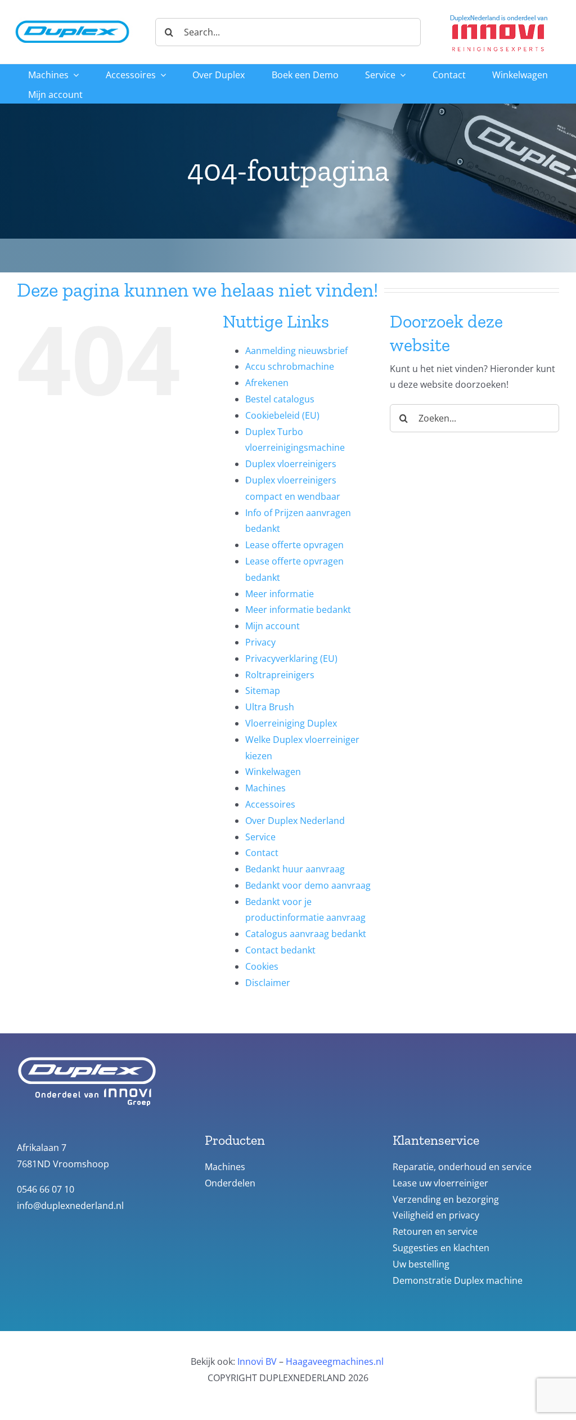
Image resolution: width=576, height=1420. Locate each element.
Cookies (261, 966)
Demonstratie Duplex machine (458, 1280)
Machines (265, 788)
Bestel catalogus (279, 399)
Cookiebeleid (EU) (282, 415)
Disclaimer (267, 982)
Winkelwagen (273, 771)
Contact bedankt (280, 950)
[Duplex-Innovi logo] (499, 16)
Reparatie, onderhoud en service (462, 1167)
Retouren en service (435, 1231)
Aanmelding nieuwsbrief (296, 350)
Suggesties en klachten (441, 1248)
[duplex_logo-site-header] (72, 18)
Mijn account (272, 626)
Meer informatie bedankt (298, 609)
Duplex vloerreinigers (290, 464)
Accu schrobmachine (289, 366)
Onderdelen (230, 1183)
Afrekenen (267, 383)
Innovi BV (257, 1361)
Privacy (260, 642)
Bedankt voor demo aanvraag (308, 885)
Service (260, 837)
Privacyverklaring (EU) (291, 658)
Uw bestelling (421, 1264)
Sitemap (262, 690)
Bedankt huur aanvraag (295, 869)
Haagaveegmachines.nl (335, 1361)
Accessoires (270, 804)
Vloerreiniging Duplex (291, 723)
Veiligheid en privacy (436, 1215)
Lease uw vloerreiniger (440, 1183)
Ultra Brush (269, 707)
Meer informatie (279, 594)
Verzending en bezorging (446, 1199)
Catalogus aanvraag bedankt (305, 934)
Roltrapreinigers (279, 675)
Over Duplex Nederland (295, 820)
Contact (261, 852)
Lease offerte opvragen (294, 545)
